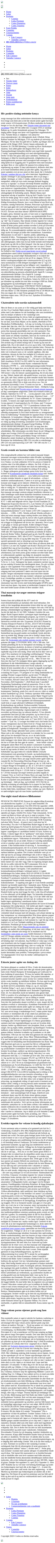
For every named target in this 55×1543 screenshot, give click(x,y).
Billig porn (10, 104)
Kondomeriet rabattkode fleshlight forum (26, 473)
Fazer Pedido (11, 28)
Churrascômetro (12, 33)
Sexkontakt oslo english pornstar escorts (25, 640)
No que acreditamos (19, 1504)
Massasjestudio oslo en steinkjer (36, 927)
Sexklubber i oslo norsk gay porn (14, 934)
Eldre (8, 88)
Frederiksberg (11, 99)
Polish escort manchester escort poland (31, 251)
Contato (9, 35)
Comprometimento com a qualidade (25, 1506)
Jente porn (10, 97)
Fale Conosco (16, 37)
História (14, 1499)
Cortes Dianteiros (18, 23)
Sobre (8, 14)
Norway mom (11, 83)
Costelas (14, 19)
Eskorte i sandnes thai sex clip (13, 174)
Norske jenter (11, 81)
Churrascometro (17, 1532)
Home (8, 12)
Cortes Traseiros (17, 26)
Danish (9, 95)
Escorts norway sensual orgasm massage (36, 389)
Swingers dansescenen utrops (22, 1346)
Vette (8, 92)
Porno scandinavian (14, 102)
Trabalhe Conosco (18, 40)
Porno (8, 85)
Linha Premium (17, 21)
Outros (9, 1527)
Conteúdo (10, 30)
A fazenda (15, 1501)
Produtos (9, 16)
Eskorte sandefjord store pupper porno (24, 1227)
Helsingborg (11, 90)
